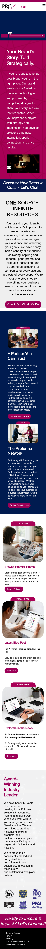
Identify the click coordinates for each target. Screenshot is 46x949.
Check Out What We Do (23, 304)
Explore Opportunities (19, 505)
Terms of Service (13, 933)
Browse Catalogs (14, 589)
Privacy (9, 936)
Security (9, 939)
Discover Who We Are (19, 416)
